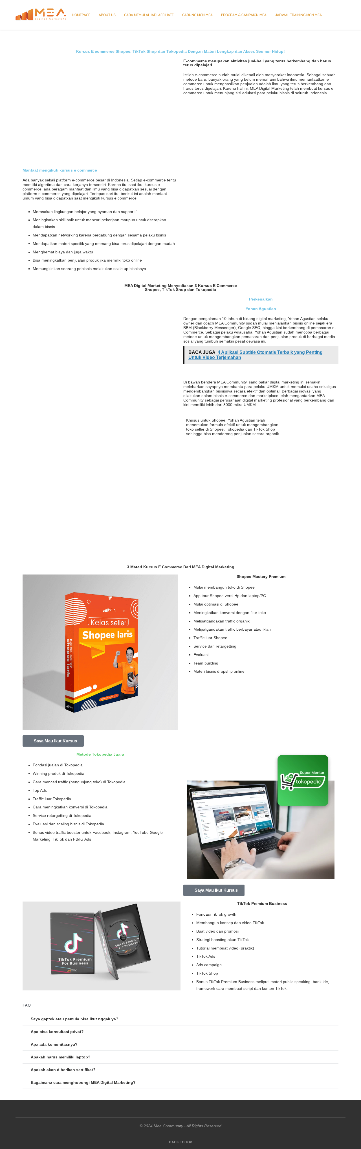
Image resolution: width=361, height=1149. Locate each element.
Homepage (81, 15)
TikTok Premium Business (262, 903)
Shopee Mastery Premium (261, 576)
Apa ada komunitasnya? (54, 1044)
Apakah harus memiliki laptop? (61, 1057)
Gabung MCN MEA (197, 15)
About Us (107, 15)
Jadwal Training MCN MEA (298, 15)
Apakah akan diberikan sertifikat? (63, 1069)
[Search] (342, 15)
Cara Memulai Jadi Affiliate (149, 15)
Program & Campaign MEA (244, 15)
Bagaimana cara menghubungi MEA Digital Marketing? (83, 1082)
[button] (180, 1019)
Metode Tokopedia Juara (100, 754)
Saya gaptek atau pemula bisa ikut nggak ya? (74, 1019)
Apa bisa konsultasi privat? (57, 1031)
